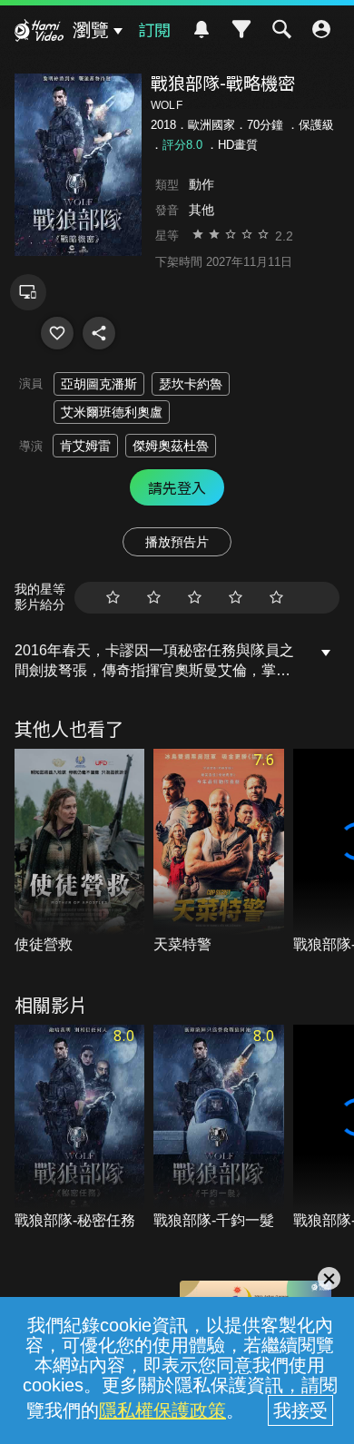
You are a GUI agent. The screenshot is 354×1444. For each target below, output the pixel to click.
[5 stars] (276, 598)
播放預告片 (177, 542)
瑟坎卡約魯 (190, 384)
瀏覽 (91, 30)
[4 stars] (235, 598)
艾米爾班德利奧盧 (111, 412)
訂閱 (154, 29)
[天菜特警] (218, 852)
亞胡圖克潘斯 (99, 384)
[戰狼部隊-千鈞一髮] (218, 1128)
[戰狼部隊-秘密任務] (80, 1128)
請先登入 (177, 487)
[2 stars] (153, 598)
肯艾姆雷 (85, 445)
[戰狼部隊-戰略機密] (57, 333)
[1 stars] (113, 598)
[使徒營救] (80, 852)
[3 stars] (194, 598)
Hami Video (39, 32)
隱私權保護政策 (162, 1410)
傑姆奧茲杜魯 (171, 445)
